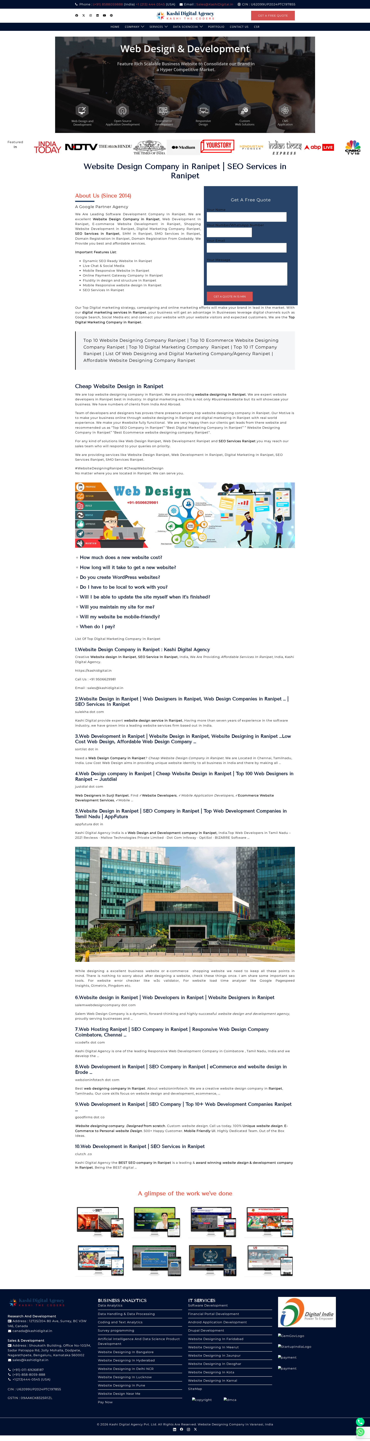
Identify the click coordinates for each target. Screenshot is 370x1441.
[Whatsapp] (360, 1432)
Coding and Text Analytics (120, 1322)
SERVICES (156, 27)
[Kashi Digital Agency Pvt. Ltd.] (185, 15)
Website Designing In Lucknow (125, 1377)
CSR (257, 27)
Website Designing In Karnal (212, 1380)
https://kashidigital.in (93, 670)
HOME (115, 27)
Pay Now (105, 1402)
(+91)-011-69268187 (28, 1370)
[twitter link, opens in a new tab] (83, 15)
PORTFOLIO (216, 27)
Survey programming (116, 1330)
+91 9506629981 (102, 679)
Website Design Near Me (119, 1394)
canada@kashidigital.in (32, 1331)
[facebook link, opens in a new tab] (76, 15)
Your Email (216, 240)
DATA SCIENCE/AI (185, 27)
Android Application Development (217, 1322)
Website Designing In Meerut (213, 1347)
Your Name (216, 210)
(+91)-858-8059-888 (28, 1374)
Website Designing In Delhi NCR (126, 1369)
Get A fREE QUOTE (273, 15)
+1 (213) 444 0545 (150, 4)
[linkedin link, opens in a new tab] (97, 15)
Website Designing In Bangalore (126, 1352)
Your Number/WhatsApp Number (235, 225)
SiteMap (195, 1389)
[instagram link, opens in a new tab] (90, 15)
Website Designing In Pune (121, 1385)
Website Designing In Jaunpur (214, 1355)
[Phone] (360, 1422)
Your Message (218, 260)
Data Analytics (110, 1305)
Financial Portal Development (213, 1314)
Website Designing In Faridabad (216, 1339)
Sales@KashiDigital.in (214, 4)
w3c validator (166, 980)
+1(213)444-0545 (26, 1379)
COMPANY (132, 27)
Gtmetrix (98, 985)
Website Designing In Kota (211, 1372)
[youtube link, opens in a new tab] (104, 15)
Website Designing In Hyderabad (126, 1360)
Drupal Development (206, 1330)
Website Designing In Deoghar (214, 1364)
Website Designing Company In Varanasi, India (235, 1424)
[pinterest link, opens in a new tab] (111, 15)
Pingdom (116, 985)
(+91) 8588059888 (108, 4)
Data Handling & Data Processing (126, 1314)
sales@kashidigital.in (105, 688)
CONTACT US (239, 27)
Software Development (208, 1305)
